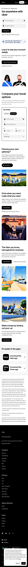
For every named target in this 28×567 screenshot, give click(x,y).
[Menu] (26, 2)
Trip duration (6, 134)
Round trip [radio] (13, 113)
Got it (23, 563)
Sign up (22, 2)
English (5, 539)
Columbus (7, 165)
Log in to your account (10, 62)
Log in (16, 2)
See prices (6, 30)
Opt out (18, 563)
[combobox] (6, 119)
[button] (24, 21)
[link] (14, 41)
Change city (13, 8)
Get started (7, 207)
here (20, 559)
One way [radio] (6, 113)
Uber (3, 2)
